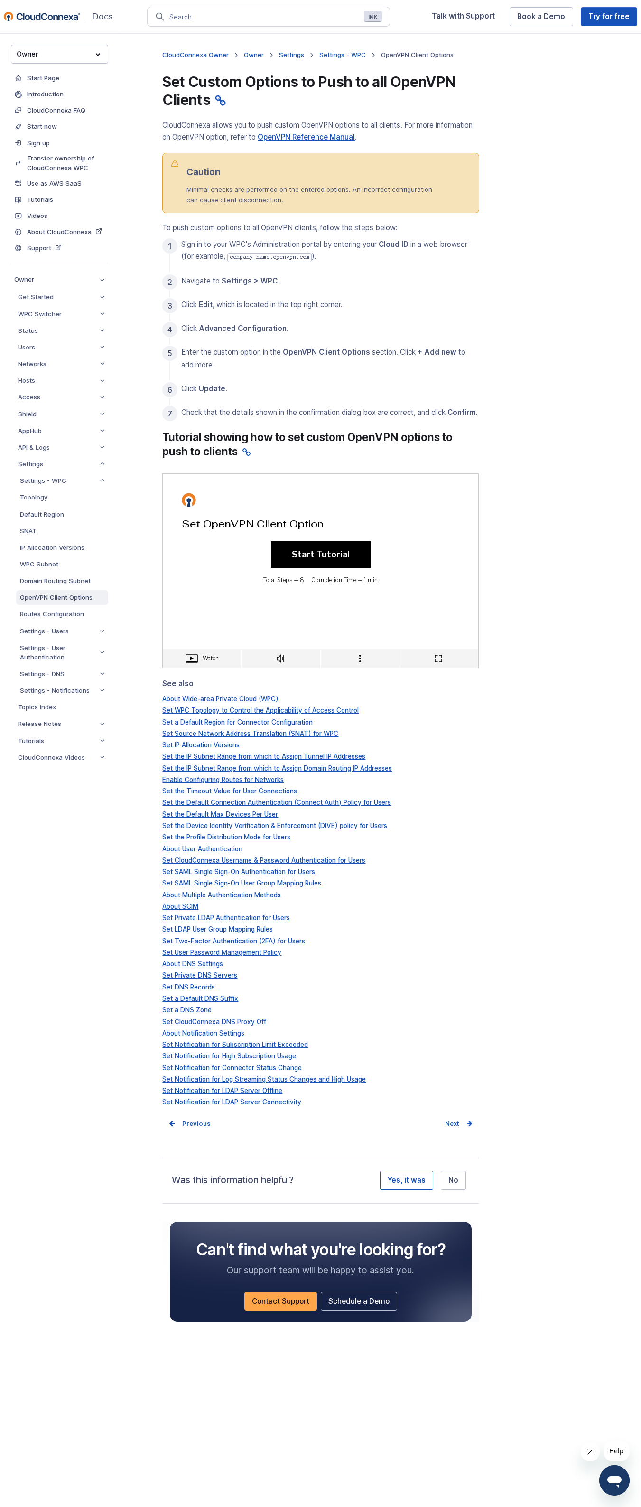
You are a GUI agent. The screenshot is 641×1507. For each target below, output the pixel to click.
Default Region (42, 514)
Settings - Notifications (55, 690)
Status (28, 330)
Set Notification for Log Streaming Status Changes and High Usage (264, 1079)
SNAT (28, 531)
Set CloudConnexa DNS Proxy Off (214, 1022)
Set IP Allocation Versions (201, 745)
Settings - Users (44, 631)
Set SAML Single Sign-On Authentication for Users (238, 872)
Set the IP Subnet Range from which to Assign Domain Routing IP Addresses (277, 768)
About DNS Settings (192, 964)
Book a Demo (545, 18)
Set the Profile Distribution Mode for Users (226, 837)
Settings (30, 464)
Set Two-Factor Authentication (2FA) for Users (233, 941)
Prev (189, 1123)
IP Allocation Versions (52, 547)
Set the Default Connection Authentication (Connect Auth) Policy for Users (276, 802)
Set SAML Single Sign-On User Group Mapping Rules (241, 883)
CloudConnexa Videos (51, 757)
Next (452, 1123)
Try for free (612, 18)
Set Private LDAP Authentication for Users (226, 918)
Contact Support (284, 1303)
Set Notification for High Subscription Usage (229, 1056)
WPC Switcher (40, 314)
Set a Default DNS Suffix (200, 998)
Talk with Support (467, 18)
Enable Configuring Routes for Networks (223, 779)
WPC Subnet (39, 564)
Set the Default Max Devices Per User (220, 814)
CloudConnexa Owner (195, 54)
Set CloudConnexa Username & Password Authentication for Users (263, 860)
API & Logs (34, 447)
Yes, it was (407, 1180)
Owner (24, 279)
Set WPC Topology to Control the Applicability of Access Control (260, 710)
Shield (27, 414)
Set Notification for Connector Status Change (232, 1068)
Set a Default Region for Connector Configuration (237, 722)
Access (29, 397)
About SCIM (180, 906)
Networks (32, 363)
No (453, 1180)
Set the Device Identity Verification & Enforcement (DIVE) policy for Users (274, 825)
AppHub (30, 430)
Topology (34, 497)
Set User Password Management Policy (221, 952)
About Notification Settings (203, 1033)
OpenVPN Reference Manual (306, 136)
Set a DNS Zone (187, 1010)
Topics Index (37, 707)
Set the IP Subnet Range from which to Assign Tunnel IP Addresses (263, 756)
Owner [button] (27, 54)
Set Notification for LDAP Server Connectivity (231, 1102)
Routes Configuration (52, 614)
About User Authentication (202, 849)
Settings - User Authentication (42, 652)
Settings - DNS (42, 674)
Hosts (26, 380)
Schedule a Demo (362, 1303)
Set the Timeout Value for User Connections (229, 791)
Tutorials (31, 740)
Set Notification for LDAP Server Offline (222, 1090)
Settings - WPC (43, 480)
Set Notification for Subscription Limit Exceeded (235, 1044)
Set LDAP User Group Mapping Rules (217, 929)
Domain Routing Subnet (55, 580)
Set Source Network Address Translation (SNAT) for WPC (250, 733)
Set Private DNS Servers (199, 975)
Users (26, 347)
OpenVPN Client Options (56, 597)
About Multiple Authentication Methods (221, 895)
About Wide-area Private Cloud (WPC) (220, 699)
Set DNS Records (188, 987)
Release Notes (39, 723)
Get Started (36, 297)
